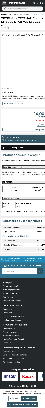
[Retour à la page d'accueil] (20, 3)
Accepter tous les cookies (22, 404)
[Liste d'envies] (34, 3)
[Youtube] (35, 386)
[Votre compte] (37, 3)
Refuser (14, 398)
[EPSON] (10, 376)
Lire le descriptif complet (13, 103)
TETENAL (5, 28)
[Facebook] (27, 386)
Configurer (29, 398)
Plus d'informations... (34, 394)
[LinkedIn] (23, 386)
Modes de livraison (10, 332)
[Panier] (41, 3)
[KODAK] (28, 376)
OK (40, 271)
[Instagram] (31, 386)
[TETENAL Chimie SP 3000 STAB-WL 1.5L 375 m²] (22, 35)
